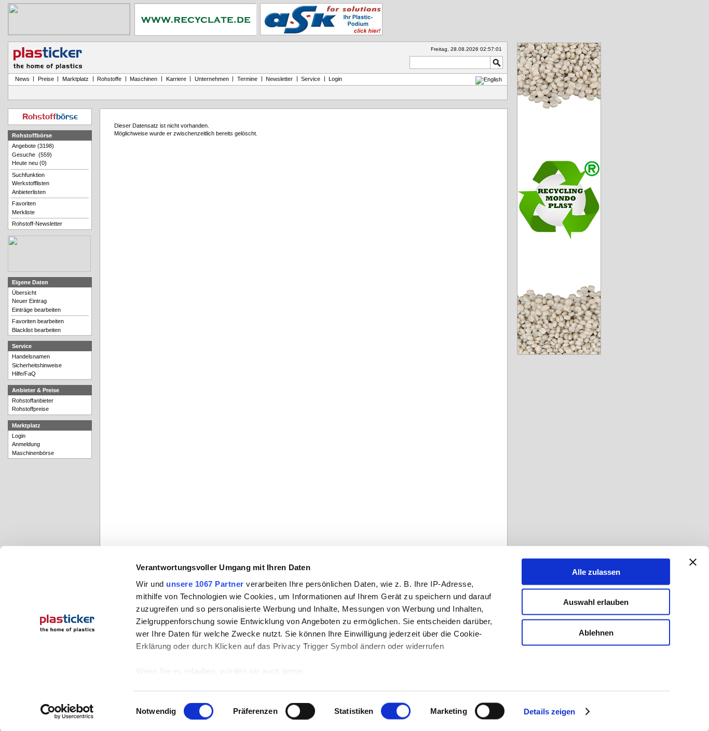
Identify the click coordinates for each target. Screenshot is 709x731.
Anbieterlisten (29, 192)
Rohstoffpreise (30, 409)
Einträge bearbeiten (36, 310)
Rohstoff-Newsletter (37, 223)
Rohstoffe (109, 79)
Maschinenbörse (33, 453)
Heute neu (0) (29, 163)
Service (310, 79)
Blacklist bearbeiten (36, 330)
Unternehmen (212, 79)
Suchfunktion (28, 175)
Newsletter (279, 79)
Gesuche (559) (32, 154)
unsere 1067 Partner (205, 583)
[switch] (300, 711)
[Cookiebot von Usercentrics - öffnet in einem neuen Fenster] (67, 712)
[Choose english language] (488, 79)
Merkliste (23, 212)
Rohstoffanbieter (32, 400)
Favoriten (24, 203)
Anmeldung (26, 444)
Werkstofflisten (30, 183)
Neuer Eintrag (29, 301)
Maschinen (143, 79)
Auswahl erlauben (596, 602)
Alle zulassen (596, 571)
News (21, 79)
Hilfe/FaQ (24, 373)
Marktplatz (75, 79)
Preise (46, 79)
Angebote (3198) (33, 146)
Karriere (176, 79)
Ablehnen (596, 632)
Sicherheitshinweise (37, 365)
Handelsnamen (31, 356)
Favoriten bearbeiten (38, 321)
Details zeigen (549, 711)
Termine (247, 79)
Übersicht (24, 292)
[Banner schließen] (693, 562)
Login (18, 436)
